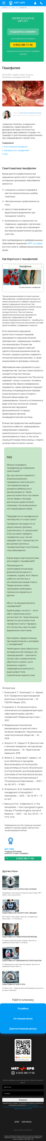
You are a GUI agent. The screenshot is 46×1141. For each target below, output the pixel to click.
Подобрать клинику (23, 31)
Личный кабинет (35, 3)
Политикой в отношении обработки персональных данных (18, 1107)
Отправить (23, 1100)
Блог (17, 1122)
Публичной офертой (31, 1105)
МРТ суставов (35, 243)
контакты (26, 1122)
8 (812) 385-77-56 (41, 3)
